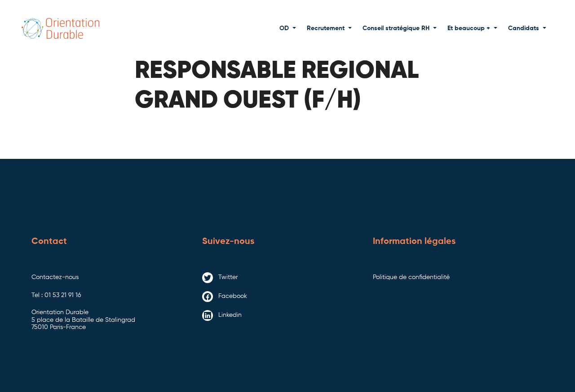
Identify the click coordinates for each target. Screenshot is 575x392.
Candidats (523, 28)
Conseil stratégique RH (396, 28)
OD (284, 28)
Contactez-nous (55, 277)
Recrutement (326, 28)
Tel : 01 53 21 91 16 (56, 295)
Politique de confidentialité (411, 277)
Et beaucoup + (468, 28)
